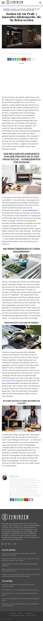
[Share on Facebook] (9, 59)
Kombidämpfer (31, 210)
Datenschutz (29, 613)
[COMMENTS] (33, 59)
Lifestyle (13, 9)
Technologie (22, 9)
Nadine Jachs (14, 476)
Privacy (20, 613)
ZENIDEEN (6, 9)
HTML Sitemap (31, 615)
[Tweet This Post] (14, 59)
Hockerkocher (13, 383)
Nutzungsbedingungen (17, 615)
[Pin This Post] (24, 59)
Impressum (12, 613)
